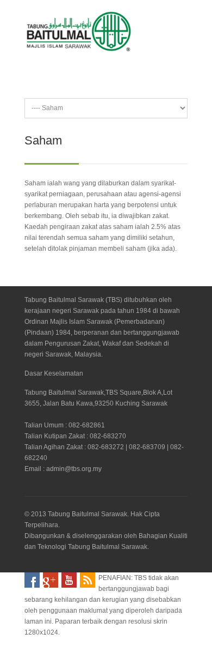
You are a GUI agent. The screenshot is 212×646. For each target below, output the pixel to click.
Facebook (32, 580)
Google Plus (50, 580)
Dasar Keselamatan (53, 373)
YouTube (69, 580)
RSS (87, 580)
